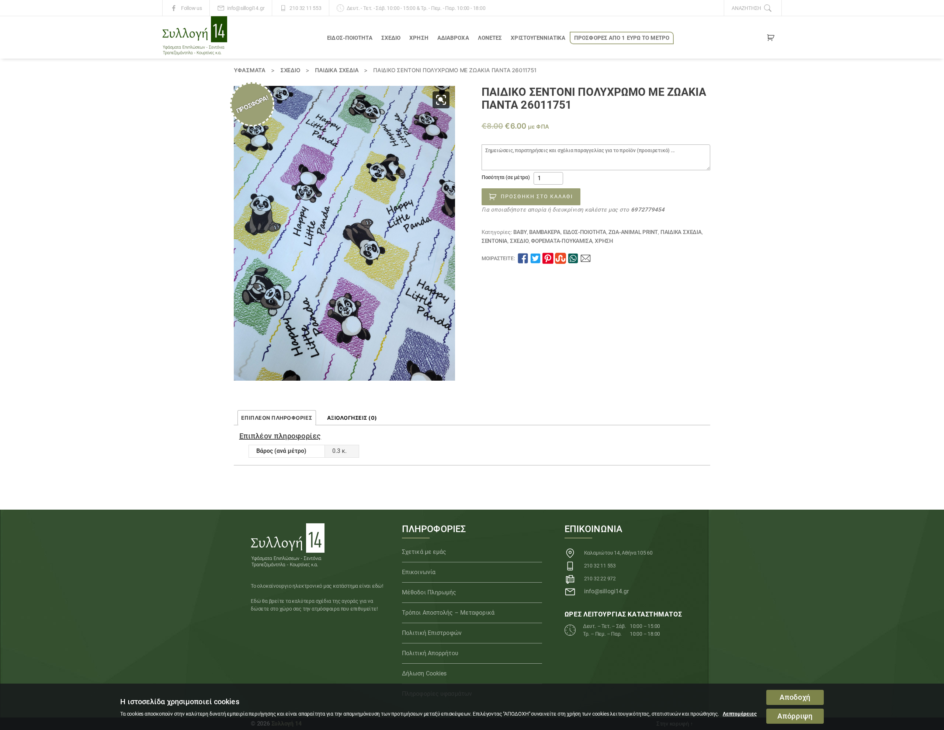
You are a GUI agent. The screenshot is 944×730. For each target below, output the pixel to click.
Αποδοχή (795, 697)
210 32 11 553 (305, 8)
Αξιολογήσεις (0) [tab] (352, 418)
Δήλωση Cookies (424, 673)
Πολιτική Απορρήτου (430, 653)
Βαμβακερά (544, 232)
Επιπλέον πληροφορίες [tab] (276, 418)
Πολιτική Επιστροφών (432, 632)
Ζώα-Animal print (633, 232)
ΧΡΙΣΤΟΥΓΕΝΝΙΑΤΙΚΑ (538, 38)
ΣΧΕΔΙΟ (391, 38)
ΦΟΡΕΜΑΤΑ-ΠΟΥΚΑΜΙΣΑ (561, 241)
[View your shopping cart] (770, 39)
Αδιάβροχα (453, 38)
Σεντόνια (494, 241)
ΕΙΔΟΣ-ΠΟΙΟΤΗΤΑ (349, 38)
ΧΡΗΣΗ (418, 38)
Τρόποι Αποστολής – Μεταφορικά (448, 612)
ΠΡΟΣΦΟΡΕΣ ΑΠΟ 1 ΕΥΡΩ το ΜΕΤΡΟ (621, 38)
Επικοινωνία (418, 572)
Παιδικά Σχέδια (336, 70)
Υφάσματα (250, 70)
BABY (520, 232)
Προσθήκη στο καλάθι (537, 196)
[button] (441, 99)
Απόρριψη (794, 716)
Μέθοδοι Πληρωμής (429, 592)
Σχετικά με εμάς (424, 551)
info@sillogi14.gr (245, 8)
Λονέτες (490, 38)
